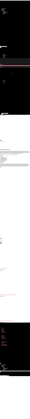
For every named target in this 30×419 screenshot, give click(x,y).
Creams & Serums (3, 9)
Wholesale (4, 57)
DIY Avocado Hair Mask (3, 268)
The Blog (4, 11)
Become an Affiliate (3, 332)
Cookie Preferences (3, 338)
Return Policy (3, 336)
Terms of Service (3, 337)
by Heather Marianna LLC (4, 344)
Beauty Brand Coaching (4, 341)
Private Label (4, 13)
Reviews (2, 330)
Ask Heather (2, 329)
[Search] (0, 47)
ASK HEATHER (2, 10)
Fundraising (2, 331)
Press (2, 328)
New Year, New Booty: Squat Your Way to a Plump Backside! (8, 294)
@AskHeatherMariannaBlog (8, 154)
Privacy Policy (3, 335)
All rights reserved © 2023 (4, 345)
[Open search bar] (0, 45)
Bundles (2, 366)
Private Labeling (3, 342)
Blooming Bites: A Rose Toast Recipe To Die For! (6, 320)
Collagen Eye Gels (3, 8)
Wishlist (4, 54)
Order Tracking (4, 55)
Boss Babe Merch (5, 12)
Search (8, 375)
